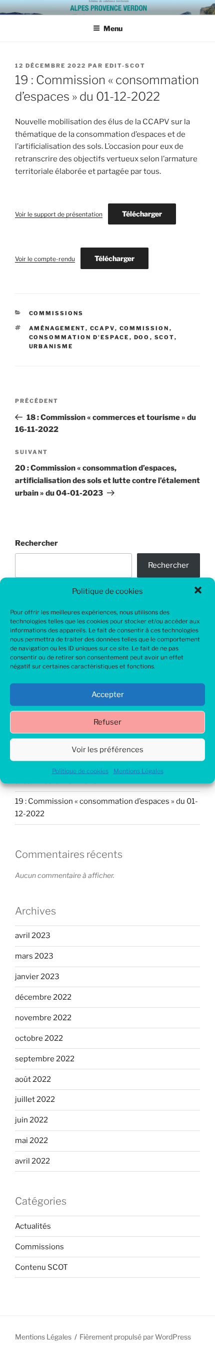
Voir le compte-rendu (45, 259)
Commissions (56, 313)
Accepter (108, 694)
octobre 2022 (39, 1038)
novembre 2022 (43, 1017)
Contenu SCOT (41, 1267)
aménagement (57, 328)
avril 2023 (32, 935)
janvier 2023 (37, 976)
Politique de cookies (80, 770)
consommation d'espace (79, 337)
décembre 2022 (43, 997)
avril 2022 (32, 1161)
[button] (199, 591)
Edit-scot (125, 65)
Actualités (33, 1226)
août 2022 (33, 1079)
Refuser (108, 722)
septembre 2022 (44, 1058)
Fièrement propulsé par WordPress (135, 1336)
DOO (142, 337)
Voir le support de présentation (58, 214)
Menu (113, 28)
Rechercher (36, 543)
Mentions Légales (139, 770)
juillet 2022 (35, 1099)
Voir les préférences (108, 749)
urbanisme (51, 346)
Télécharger (142, 213)
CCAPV (102, 328)
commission (145, 328)
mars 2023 (34, 956)
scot (164, 337)
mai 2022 (31, 1140)
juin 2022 (31, 1119)
